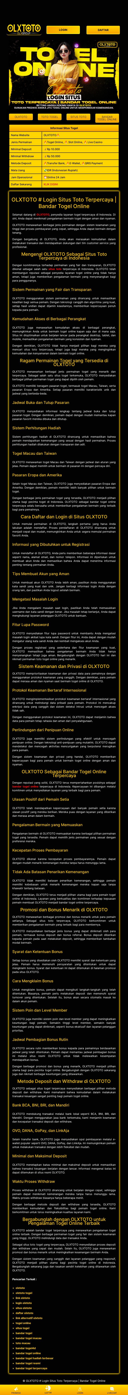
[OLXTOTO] (24, 29)
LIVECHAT (112, 1393)
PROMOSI (16, 1393)
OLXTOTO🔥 (52, 135)
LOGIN (80, 1393)
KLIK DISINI (51, 184)
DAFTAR (48, 1393)
